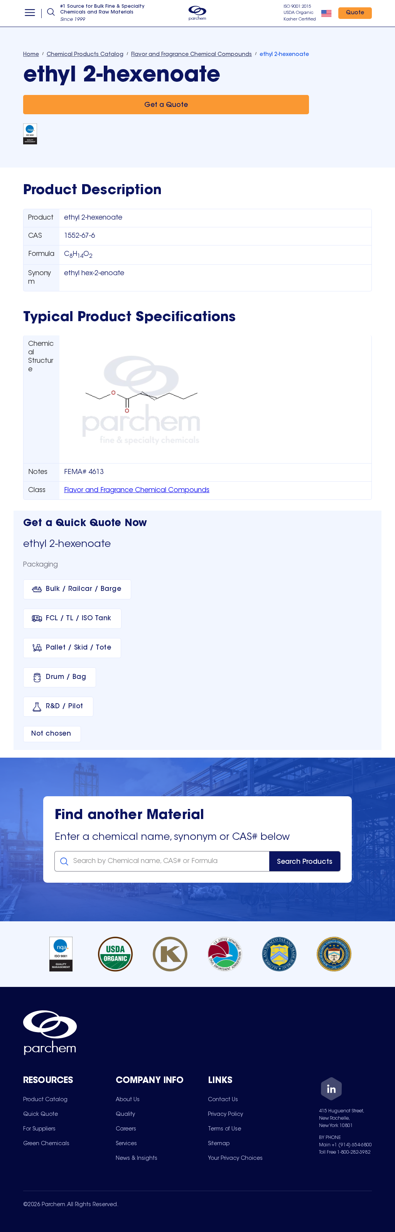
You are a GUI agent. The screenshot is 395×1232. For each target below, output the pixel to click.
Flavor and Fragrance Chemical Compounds (136, 490)
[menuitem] (45, 1099)
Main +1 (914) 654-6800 (345, 1145)
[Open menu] (30, 13)
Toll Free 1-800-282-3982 (344, 1152)
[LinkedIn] (331, 1090)
